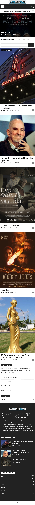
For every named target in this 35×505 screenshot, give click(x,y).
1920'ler (7, 11)
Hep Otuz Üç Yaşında (10, 225)
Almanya (3, 490)
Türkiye (3, 484)
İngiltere (3, 487)
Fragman (16, 385)
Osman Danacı (5, 35)
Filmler (11, 390)
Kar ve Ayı (4, 390)
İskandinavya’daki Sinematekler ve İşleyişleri (16, 106)
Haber (2, 479)
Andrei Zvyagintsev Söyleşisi (9, 368)
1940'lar (17, 11)
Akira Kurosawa (5, 377)
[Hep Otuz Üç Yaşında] (17, 195)
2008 (2, 493)
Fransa (3, 482)
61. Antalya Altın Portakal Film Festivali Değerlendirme (15, 356)
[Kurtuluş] (17, 260)
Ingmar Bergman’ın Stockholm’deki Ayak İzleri (17, 159)
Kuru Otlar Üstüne (6, 386)
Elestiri (3, 476)
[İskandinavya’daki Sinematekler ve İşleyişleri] (17, 76)
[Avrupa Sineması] (17, 2)
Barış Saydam (5, 110)
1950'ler (22, 11)
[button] (32, 7)
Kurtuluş (5, 290)
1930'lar (12, 11)
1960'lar (28, 11)
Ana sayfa (18, 39)
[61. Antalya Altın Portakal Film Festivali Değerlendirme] (17, 325)
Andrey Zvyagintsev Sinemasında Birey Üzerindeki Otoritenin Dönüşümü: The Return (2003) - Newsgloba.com (15, 370)
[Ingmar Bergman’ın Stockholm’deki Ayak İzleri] (17, 135)
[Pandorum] (17, 25)
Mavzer (3, 381)
